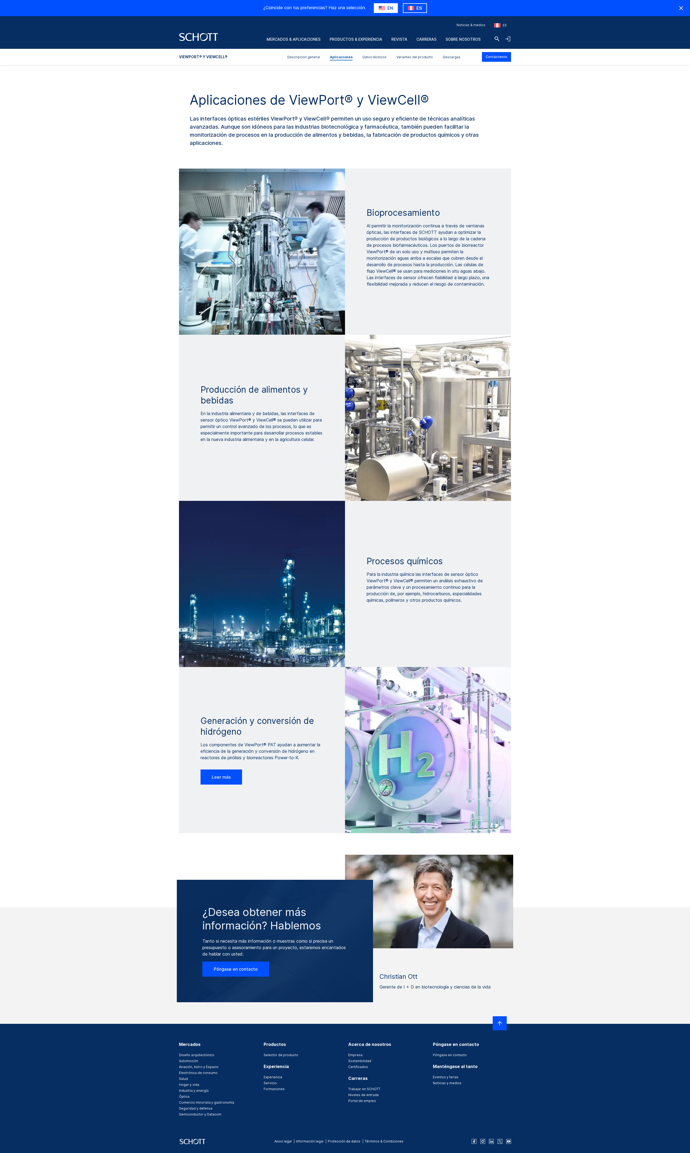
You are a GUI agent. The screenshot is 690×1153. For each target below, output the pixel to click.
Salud (183, 1079)
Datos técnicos (375, 57)
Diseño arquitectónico (196, 1055)
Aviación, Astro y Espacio (199, 1067)
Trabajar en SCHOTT (364, 1089)
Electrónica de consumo (198, 1073)
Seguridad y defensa (195, 1108)
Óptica (184, 1096)
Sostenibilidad (359, 1061)
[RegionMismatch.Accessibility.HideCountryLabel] (681, 8)
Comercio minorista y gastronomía (206, 1102)
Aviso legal (283, 1141)
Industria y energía (194, 1091)
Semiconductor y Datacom (200, 1114)
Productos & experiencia (356, 39)
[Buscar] (497, 39)
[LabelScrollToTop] (500, 1023)
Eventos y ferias (445, 1077)
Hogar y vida (189, 1085)
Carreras (426, 39)
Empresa (355, 1055)
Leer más (221, 777)
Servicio (270, 1083)
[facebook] (474, 1141)
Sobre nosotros (463, 39)
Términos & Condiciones (384, 1141)
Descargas (451, 57)
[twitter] (500, 1141)
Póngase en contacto (236, 969)
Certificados (358, 1067)
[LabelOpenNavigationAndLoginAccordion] (508, 39)
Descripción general (303, 57)
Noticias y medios (447, 1083)
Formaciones (274, 1089)
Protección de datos (344, 1141)
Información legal (309, 1141)
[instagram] (482, 1141)
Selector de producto (281, 1055)
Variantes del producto (414, 57)
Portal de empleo (362, 1101)
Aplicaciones (341, 57)
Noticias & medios (471, 25)
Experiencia (273, 1077)
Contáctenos (496, 57)
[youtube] (508, 1141)
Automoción (188, 1061)
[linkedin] (491, 1141)
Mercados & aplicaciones (293, 39)
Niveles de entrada (363, 1095)
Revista (399, 39)
